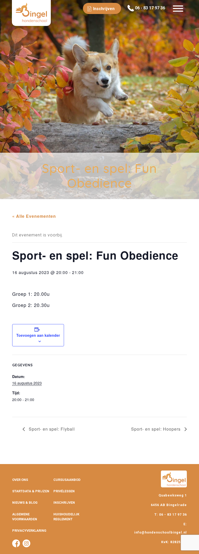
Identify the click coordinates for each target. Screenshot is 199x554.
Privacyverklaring (29, 530)
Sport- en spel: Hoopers (156, 429)
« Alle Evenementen (34, 216)
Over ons (20, 480)
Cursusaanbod (67, 480)
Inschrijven (64, 502)
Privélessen (64, 491)
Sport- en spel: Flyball (51, 429)
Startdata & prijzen (30, 491)
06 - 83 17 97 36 (149, 7)
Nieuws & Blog (25, 502)
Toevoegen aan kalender (38, 335)
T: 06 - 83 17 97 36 (170, 514)
